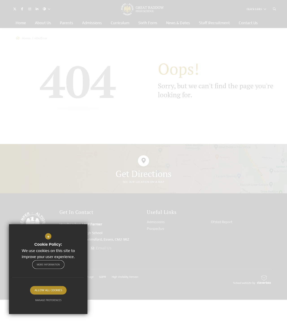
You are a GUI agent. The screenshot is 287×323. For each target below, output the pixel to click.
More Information (48, 264)
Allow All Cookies (48, 290)
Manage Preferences (48, 300)
